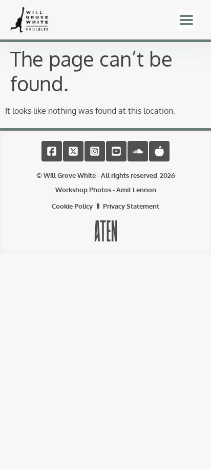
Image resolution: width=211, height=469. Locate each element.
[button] (186, 19)
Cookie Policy (72, 206)
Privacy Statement (131, 206)
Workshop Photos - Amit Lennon (105, 190)
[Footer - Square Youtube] (116, 151)
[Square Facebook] (51, 151)
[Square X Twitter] (73, 151)
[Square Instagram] (95, 151)
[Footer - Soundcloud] (138, 151)
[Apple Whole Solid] (159, 151)
